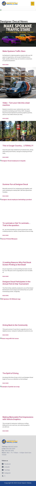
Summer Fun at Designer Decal (15, 184)
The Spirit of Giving (11, 373)
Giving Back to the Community (15, 325)
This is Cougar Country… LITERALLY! (18, 146)
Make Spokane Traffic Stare (14, 51)
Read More (5, 64)
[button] (32, 3)
